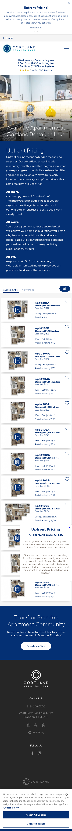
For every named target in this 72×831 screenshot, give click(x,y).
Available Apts (11, 289)
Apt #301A (36, 310)
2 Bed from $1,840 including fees (36, 63)
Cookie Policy (11, 807)
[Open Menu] (66, 48)
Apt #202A (36, 462)
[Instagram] (39, 753)
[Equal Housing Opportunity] (29, 725)
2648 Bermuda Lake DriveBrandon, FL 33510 (36, 715)
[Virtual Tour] (17, 310)
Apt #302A (36, 487)
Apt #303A (36, 411)
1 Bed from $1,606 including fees (36, 60)
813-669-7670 (36, 706)
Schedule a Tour (36, 646)
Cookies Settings (36, 823)
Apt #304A (36, 360)
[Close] (67, 794)
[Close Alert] (68, 3)
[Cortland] (36, 781)
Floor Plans (28, 289)
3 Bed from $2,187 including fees (36, 66)
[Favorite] (67, 301)
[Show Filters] (64, 289)
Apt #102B (36, 513)
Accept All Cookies (36, 814)
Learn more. (36, 27)
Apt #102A (36, 437)
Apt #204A (36, 386)
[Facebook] (32, 753)
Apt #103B (36, 335)
